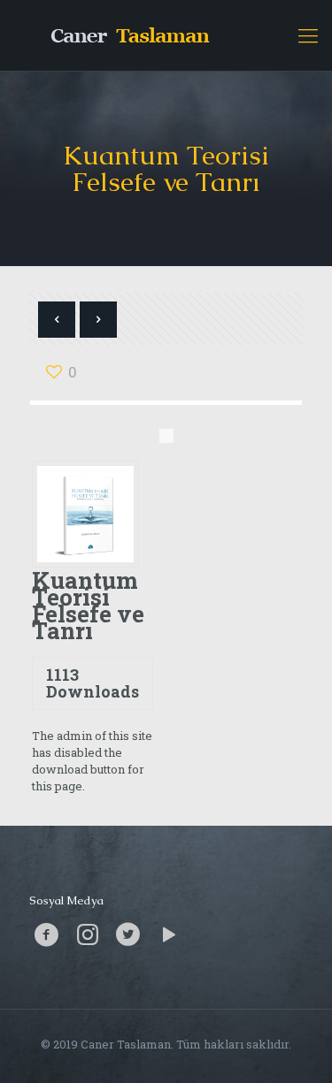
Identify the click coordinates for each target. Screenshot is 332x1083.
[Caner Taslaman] (166, 35)
